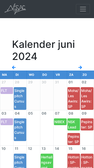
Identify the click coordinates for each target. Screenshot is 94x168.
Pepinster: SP (73, 139)
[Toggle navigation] (83, 9)
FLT (4, 90)
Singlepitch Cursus (19, 98)
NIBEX (59, 122)
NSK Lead (72, 124)
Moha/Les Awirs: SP (73, 98)
